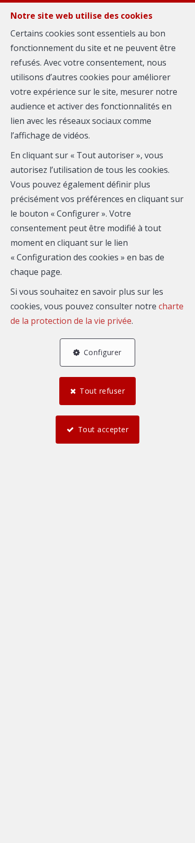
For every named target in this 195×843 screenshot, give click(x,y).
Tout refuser (102, 391)
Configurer (103, 352)
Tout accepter (103, 429)
